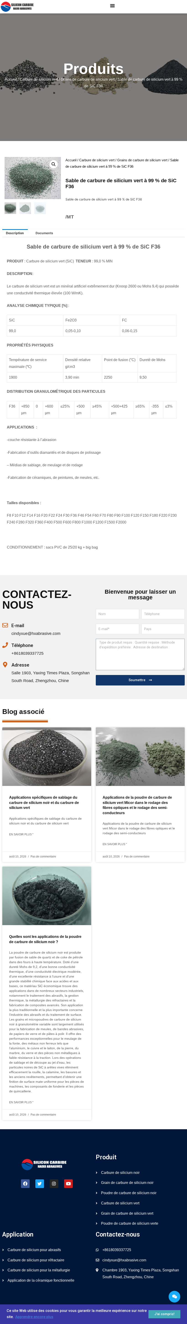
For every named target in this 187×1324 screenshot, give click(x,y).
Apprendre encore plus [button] (34, 1317)
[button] (112, 5)
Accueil (11, 79)
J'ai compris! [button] (164, 1314)
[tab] (15, 233)
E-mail (17, 625)
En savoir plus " (21, 834)
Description (15, 233)
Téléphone (22, 645)
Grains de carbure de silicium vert (88, 79)
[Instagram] (54, 1183)
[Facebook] (25, 1183)
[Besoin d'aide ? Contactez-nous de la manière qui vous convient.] (174, 1296)
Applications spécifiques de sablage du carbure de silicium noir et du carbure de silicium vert (44, 802)
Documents (44, 233)
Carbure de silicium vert (39, 79)
